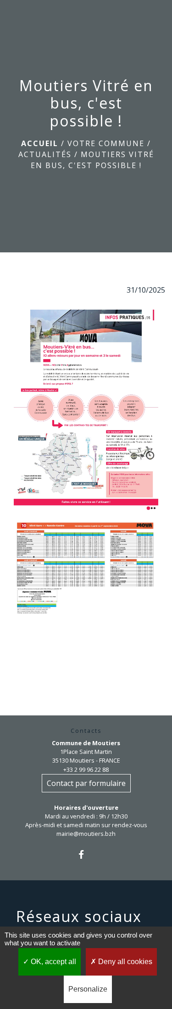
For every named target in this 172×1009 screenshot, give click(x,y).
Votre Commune (105, 143)
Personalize (87, 989)
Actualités (45, 154)
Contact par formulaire (86, 783)
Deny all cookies (124, 961)
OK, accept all (52, 961)
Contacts (86, 730)
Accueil (39, 143)
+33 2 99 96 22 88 (86, 769)
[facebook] (86, 854)
